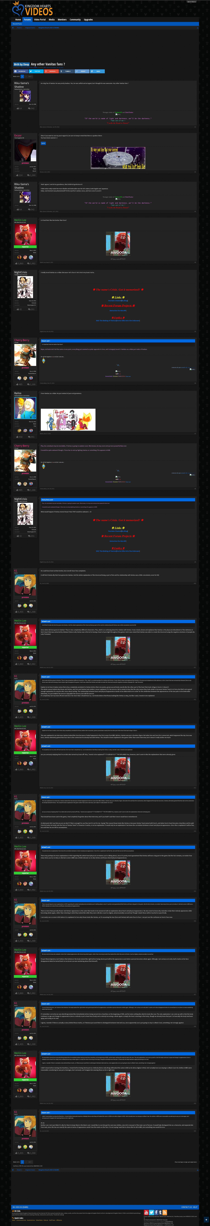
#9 (195, 562)
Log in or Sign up (192, 1)
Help (195, 1207)
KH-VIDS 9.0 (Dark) (20, 1207)
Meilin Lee (43, 262)
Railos (17, 393)
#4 (195, 262)
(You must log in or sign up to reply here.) (186, 1162)
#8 (195, 488)
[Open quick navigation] (197, 27)
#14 (195, 831)
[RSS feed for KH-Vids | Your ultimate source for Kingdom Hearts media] (164, 1212)
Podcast (46, 1220)
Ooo (35, 426)
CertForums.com (169, 1225)
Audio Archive (31, 1220)
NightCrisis (20, 272)
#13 (195, 788)
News (13, 1220)
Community (75, 19)
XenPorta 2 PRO (17, 1166)
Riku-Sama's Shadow (50, 67)
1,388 (32, 611)
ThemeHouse (169, 1221)
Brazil (34, 171)
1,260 (32, 175)
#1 (195, 127)
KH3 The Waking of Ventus (106, 321)
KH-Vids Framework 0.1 (155, 1220)
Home (18, 19)
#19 (195, 1103)
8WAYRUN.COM (38, 1166)
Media (52, 19)
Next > (30, 76)
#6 (195, 383)
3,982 (32, 263)
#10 (195, 583)
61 (40, 583)
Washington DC (31, 305)
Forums (27, 19)
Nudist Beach (32, 373)
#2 (195, 172)
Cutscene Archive (21, 1220)
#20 (195, 1131)
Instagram (128, 376)
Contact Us (186, 1207)
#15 (195, 891)
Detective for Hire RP (118, 311)
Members (62, 19)
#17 (195, 994)
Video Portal (40, 19)
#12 (195, 699)
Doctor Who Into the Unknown (127, 321)
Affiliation (59, 1220)
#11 (195, 667)
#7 (195, 433)
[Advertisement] (105, 46)
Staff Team (52, 1220)
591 (32, 436)
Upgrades (88, 19)
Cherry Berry (43, 383)
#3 (195, 211)
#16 (195, 921)
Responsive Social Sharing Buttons (153, 1225)
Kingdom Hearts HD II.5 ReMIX (29, 67)
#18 (195, 1026)
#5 (195, 331)
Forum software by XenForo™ (159, 1216)
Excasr (42, 172)
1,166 (32, 384)
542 (32, 108)
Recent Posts (17, 24)
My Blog (124, 301)
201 (32, 309)
